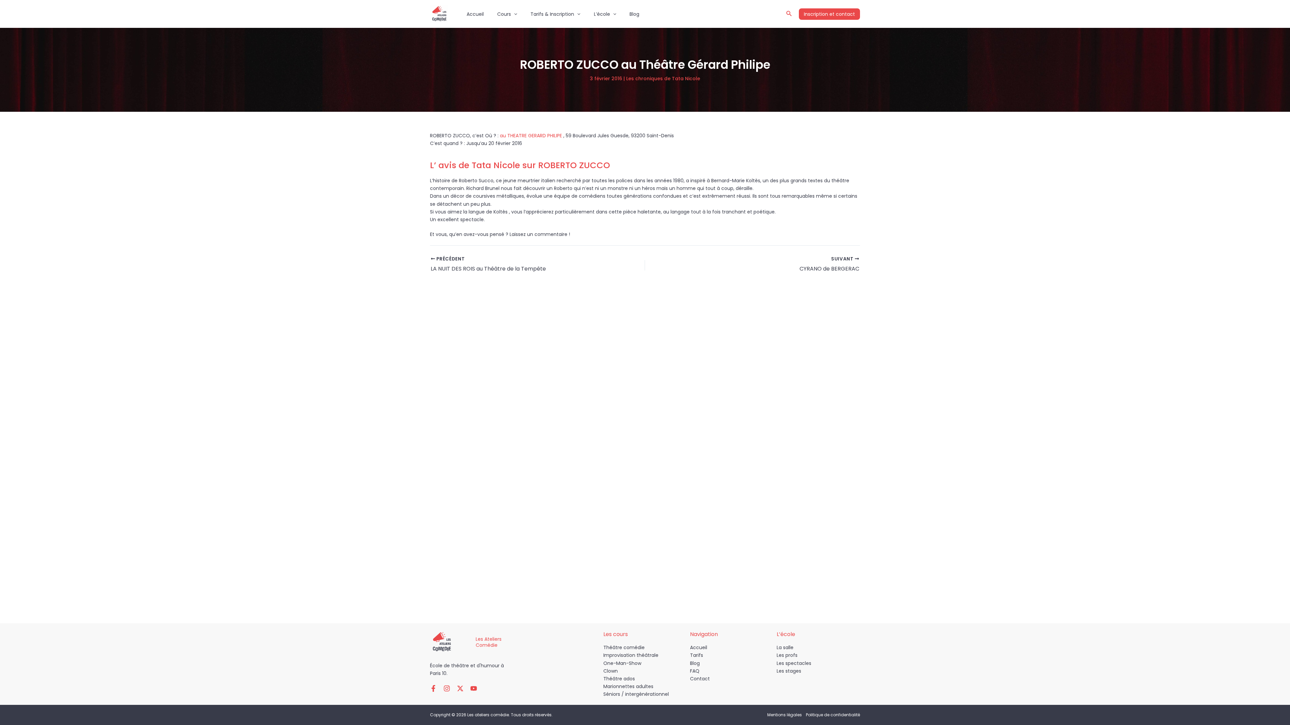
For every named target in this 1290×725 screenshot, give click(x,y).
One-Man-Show (622, 663)
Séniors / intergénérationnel (636, 694)
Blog (634, 14)
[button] (514, 14)
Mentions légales (784, 715)
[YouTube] (473, 688)
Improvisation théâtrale (630, 655)
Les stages (789, 671)
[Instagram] (446, 688)
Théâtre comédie (624, 647)
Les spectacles (794, 663)
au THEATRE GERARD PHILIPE (531, 135)
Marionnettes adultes (628, 686)
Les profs (787, 655)
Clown (610, 671)
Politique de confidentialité (833, 715)
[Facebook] (433, 688)
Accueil (475, 14)
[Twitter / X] (460, 688)
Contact (700, 678)
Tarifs (696, 655)
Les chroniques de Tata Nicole (663, 78)
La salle (785, 647)
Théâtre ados (619, 678)
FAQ (694, 671)
